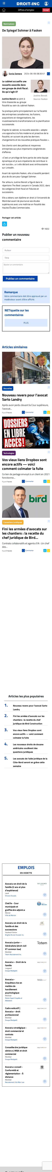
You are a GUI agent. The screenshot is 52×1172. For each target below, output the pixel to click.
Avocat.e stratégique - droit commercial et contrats (16, 1031)
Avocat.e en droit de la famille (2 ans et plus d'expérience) (16, 887)
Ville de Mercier (10, 915)
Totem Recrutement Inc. (13, 954)
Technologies (8, 453)
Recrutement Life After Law (14, 1082)
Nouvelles (7, 388)
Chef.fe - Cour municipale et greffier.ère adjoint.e (15, 907)
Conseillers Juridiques (12, 522)
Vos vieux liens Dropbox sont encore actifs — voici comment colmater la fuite (28, 734)
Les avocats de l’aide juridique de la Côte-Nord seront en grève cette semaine (30, 762)
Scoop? (46, 9)
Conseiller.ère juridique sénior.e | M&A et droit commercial (16, 1051)
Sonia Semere (15, 73)
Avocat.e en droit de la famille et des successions (16, 926)
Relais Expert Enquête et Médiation (13, 999)
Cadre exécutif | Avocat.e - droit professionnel (12, 1011)
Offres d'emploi (26, 10)
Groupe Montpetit (11, 970)
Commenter (29, 412)
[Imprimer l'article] (48, 412)
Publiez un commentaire (20, 278)
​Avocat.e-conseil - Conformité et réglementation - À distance (14, 1072)
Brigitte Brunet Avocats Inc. (14, 935)
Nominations (8, 23)
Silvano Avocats (10, 895)
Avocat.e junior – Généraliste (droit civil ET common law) (15, 946)
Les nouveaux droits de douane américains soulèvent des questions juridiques (28, 748)
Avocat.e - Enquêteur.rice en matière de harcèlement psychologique (13, 986)
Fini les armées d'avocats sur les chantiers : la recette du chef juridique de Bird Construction (29, 719)
